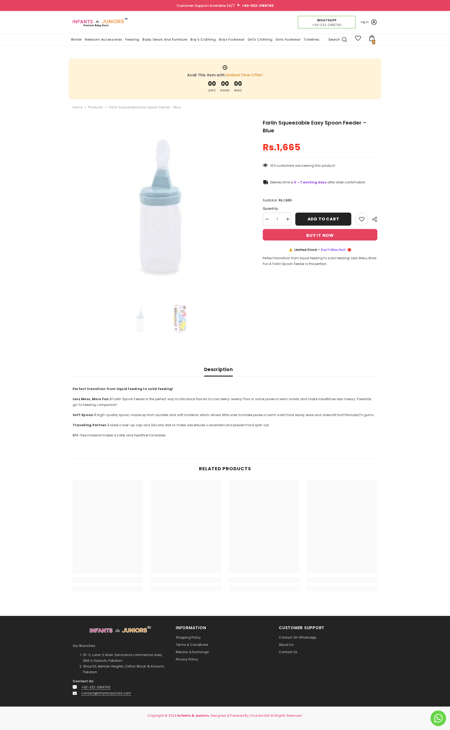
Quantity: (271, 208)
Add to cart (323, 219)
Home (77, 107)
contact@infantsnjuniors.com (106, 693)
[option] (160, 206)
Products (95, 107)
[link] (108, 580)
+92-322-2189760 (96, 687)
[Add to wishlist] (361, 219)
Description (218, 369)
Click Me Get (260, 715)
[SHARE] (372, 219)
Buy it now (320, 235)
